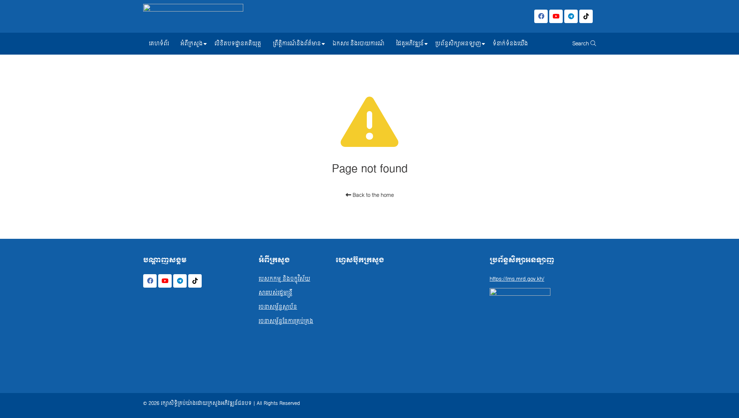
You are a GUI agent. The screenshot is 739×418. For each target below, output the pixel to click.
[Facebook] (541, 16)
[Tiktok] (586, 16)
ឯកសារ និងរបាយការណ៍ (359, 43)
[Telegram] (571, 16)
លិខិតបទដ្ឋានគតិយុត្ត (237, 43)
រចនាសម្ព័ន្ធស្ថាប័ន (278, 307)
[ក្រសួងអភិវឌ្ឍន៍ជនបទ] (193, 16)
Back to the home (372, 195)
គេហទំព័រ (159, 43)
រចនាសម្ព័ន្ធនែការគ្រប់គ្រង (286, 321)
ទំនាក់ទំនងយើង (510, 43)
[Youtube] (556, 16)
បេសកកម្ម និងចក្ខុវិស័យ (284, 279)
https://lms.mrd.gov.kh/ (517, 279)
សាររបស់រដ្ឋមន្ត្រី (276, 293)
